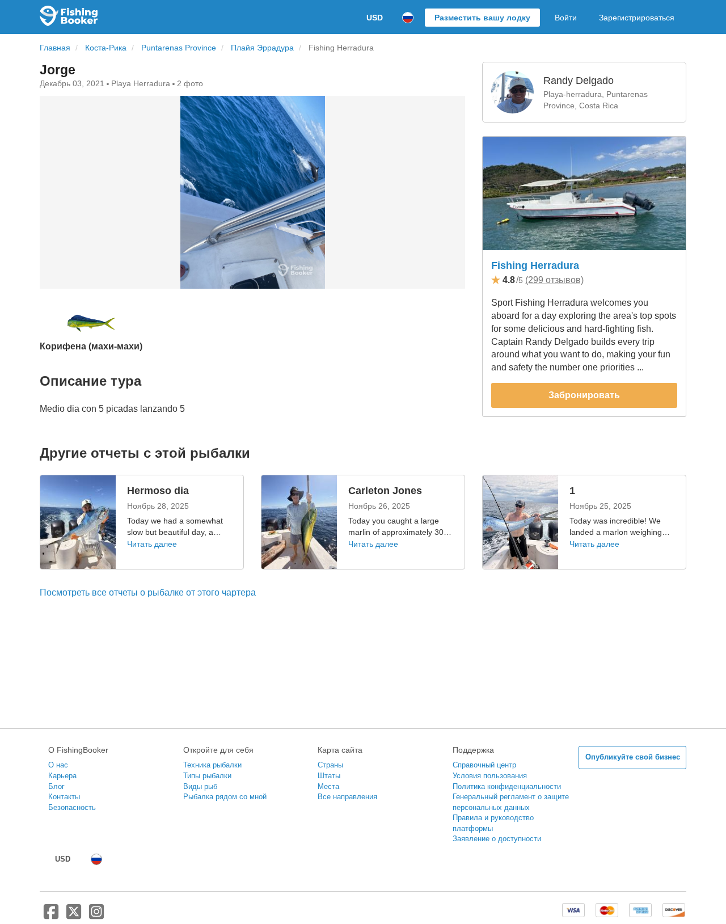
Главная (55, 48)
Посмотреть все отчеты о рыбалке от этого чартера (148, 592)
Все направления (347, 796)
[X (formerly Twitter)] (73, 916)
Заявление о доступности (497, 838)
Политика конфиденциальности (507, 786)
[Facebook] (51, 916)
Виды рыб (200, 786)
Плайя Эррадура (262, 48)
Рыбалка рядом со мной (225, 796)
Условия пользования (490, 775)
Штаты (329, 775)
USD (374, 17)
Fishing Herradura (535, 265)
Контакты (64, 796)
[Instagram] (96, 916)
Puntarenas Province (178, 48)
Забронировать (584, 395)
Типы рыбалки (207, 775)
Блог (56, 786)
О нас (58, 765)
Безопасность (72, 807)
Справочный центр (484, 765)
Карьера (62, 775)
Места (328, 786)
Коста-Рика (105, 48)
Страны (330, 765)
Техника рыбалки (212, 765)
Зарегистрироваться (636, 17)
